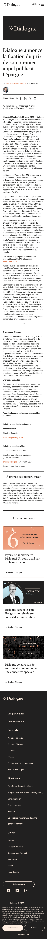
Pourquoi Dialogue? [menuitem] (16, 744)
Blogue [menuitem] (11, 840)
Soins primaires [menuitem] (14, 805)
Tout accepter (12, 928)
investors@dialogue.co (13, 437)
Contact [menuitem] (12, 832)
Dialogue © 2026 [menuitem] (17, 903)
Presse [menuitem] (11, 757)
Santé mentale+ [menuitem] (14, 799)
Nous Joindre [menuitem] (13, 872)
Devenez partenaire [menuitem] (16, 721)
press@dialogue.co (11, 462)
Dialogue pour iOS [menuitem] (15, 847)
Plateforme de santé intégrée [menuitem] (20, 786)
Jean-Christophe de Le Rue (16, 83)
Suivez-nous (18, 884)
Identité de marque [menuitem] (16, 769)
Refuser (34, 928)
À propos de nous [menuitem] (15, 738)
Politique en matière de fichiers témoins (19, 923)
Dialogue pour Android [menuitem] (17, 853)
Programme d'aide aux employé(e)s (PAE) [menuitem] (25, 792)
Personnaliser (23, 934)
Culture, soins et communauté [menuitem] (20, 763)
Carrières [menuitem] (11, 750)
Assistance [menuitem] (12, 859)
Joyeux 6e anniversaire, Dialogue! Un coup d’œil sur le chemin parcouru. (22, 558)
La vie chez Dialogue (17, 466)
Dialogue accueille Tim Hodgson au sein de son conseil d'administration (20, 613)
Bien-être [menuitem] (11, 811)
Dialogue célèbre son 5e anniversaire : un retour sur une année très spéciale (22, 668)
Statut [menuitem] (10, 866)
